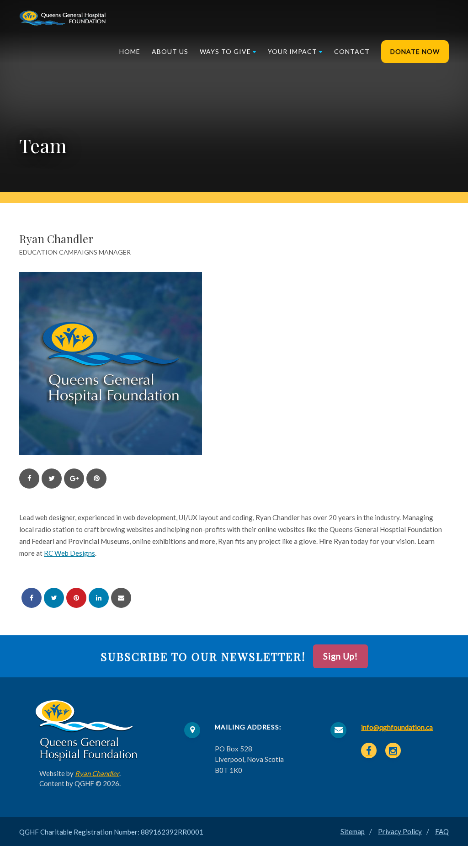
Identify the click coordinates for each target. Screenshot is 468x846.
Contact (352, 51)
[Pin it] (76, 598)
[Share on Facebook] (31, 598)
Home (129, 51)
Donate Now (415, 51)
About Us (170, 51)
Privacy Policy (400, 831)
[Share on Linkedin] (99, 598)
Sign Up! (340, 656)
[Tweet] (54, 598)
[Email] (121, 598)
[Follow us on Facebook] (369, 750)
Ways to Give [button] (225, 51)
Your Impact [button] (292, 51)
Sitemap (352, 831)
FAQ (442, 831)
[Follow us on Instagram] (393, 750)
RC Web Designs (69, 553)
